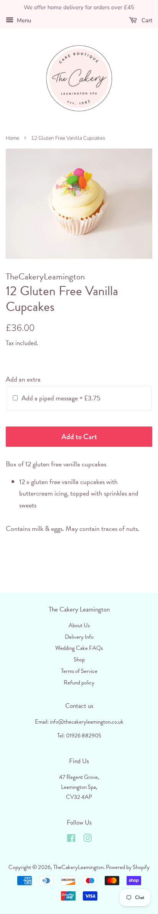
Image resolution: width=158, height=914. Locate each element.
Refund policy (79, 682)
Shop (79, 659)
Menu (23, 20)
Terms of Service (79, 671)
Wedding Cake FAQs (79, 648)
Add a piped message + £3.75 (60, 398)
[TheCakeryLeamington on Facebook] (71, 839)
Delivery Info (79, 637)
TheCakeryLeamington (78, 867)
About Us (79, 625)
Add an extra (23, 379)
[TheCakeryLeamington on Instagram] (87, 839)
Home (12, 138)
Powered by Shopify (128, 867)
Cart (146, 20)
